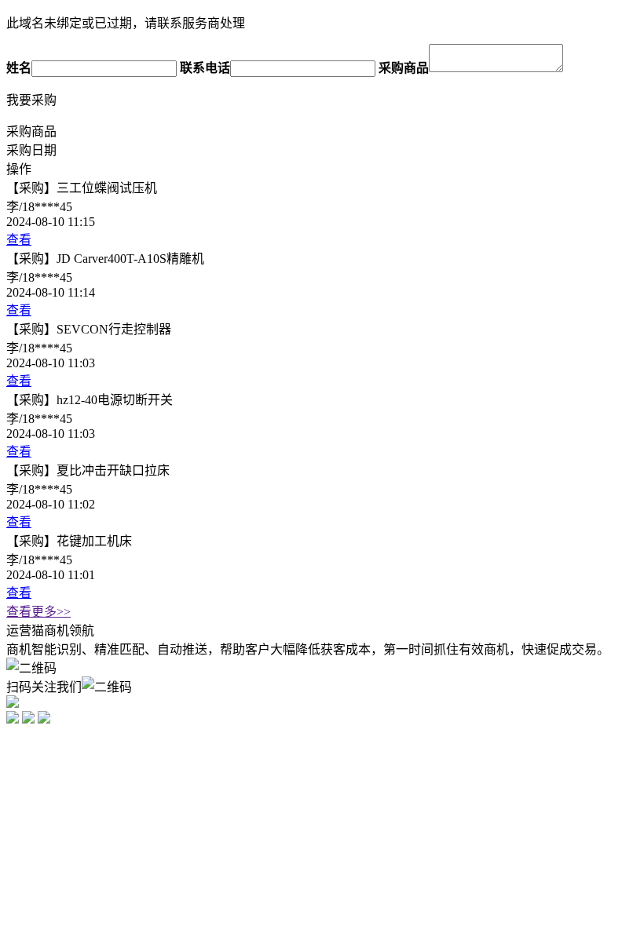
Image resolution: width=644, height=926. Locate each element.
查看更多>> (38, 611)
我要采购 (31, 100)
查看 (18, 239)
